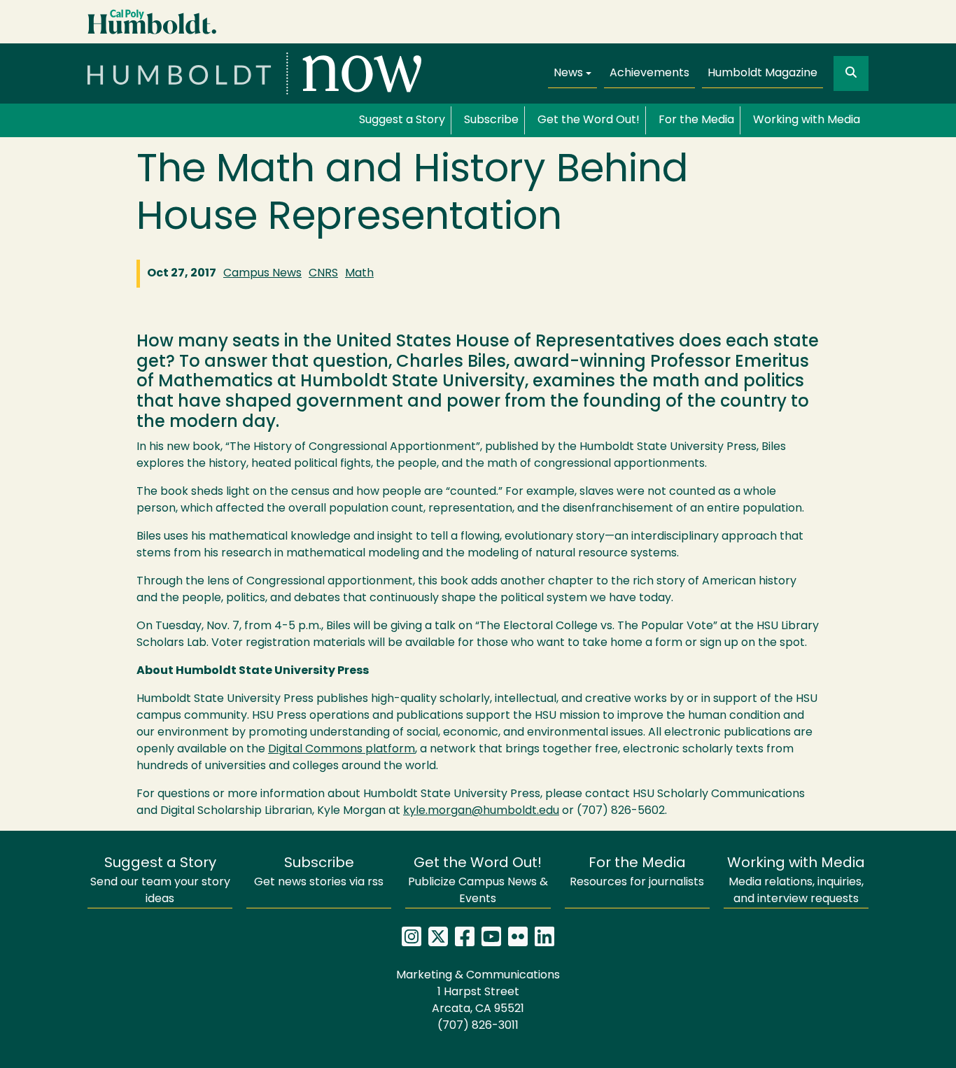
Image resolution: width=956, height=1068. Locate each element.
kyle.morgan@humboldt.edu (481, 811)
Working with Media (806, 120)
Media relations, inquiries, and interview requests (796, 881)
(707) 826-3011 (478, 1026)
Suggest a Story (402, 120)
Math (359, 273)
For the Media (696, 120)
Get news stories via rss (319, 872)
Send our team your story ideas (160, 881)
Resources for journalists (637, 872)
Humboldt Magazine (762, 73)
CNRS (323, 273)
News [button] (568, 73)
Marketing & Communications (478, 975)
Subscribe (491, 120)
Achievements (649, 73)
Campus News (262, 273)
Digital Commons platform (341, 749)
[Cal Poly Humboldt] (152, 22)
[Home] (254, 73)
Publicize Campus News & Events (478, 881)
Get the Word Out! (588, 120)
